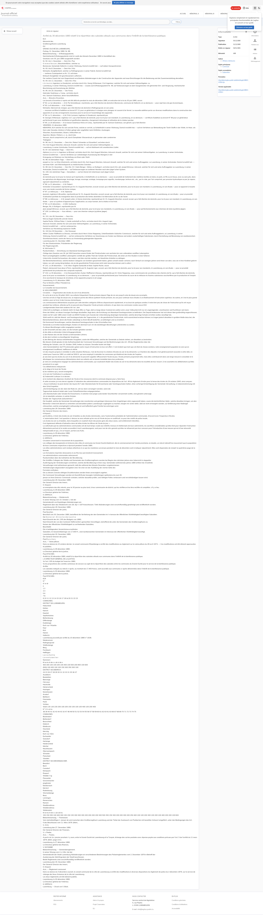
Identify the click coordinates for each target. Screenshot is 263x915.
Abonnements (58, 900)
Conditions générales (179, 900)
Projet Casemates (99, 904)
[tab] (255, 33)
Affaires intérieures (228, 61)
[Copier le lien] (228, 77)
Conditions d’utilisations (179, 904)
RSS (54, 904)
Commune (225, 67)
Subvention (226, 72)
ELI (94, 908)
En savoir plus (105, 3)
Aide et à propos (98, 900)
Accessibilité (176, 908)
